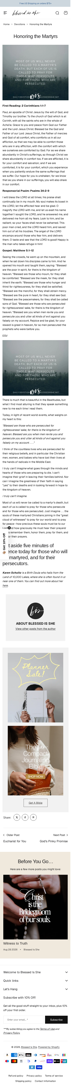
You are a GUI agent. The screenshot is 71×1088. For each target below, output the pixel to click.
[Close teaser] (9, 527)
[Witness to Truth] (35, 907)
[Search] (57, 12)
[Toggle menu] (5, 12)
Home (6, 24)
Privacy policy (32, 1075)
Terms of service (52, 1075)
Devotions (19, 24)
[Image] (35, 688)
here (5, 585)
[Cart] (65, 12)
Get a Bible (35, 803)
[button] (4, 544)
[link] (17, 817)
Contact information (44, 1081)
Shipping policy (22, 1081)
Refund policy (14, 1075)
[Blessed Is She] (26, 13)
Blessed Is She (28, 1047)
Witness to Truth (15, 943)
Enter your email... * (17, 1019)
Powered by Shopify (47, 1047)
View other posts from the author (36, 628)
